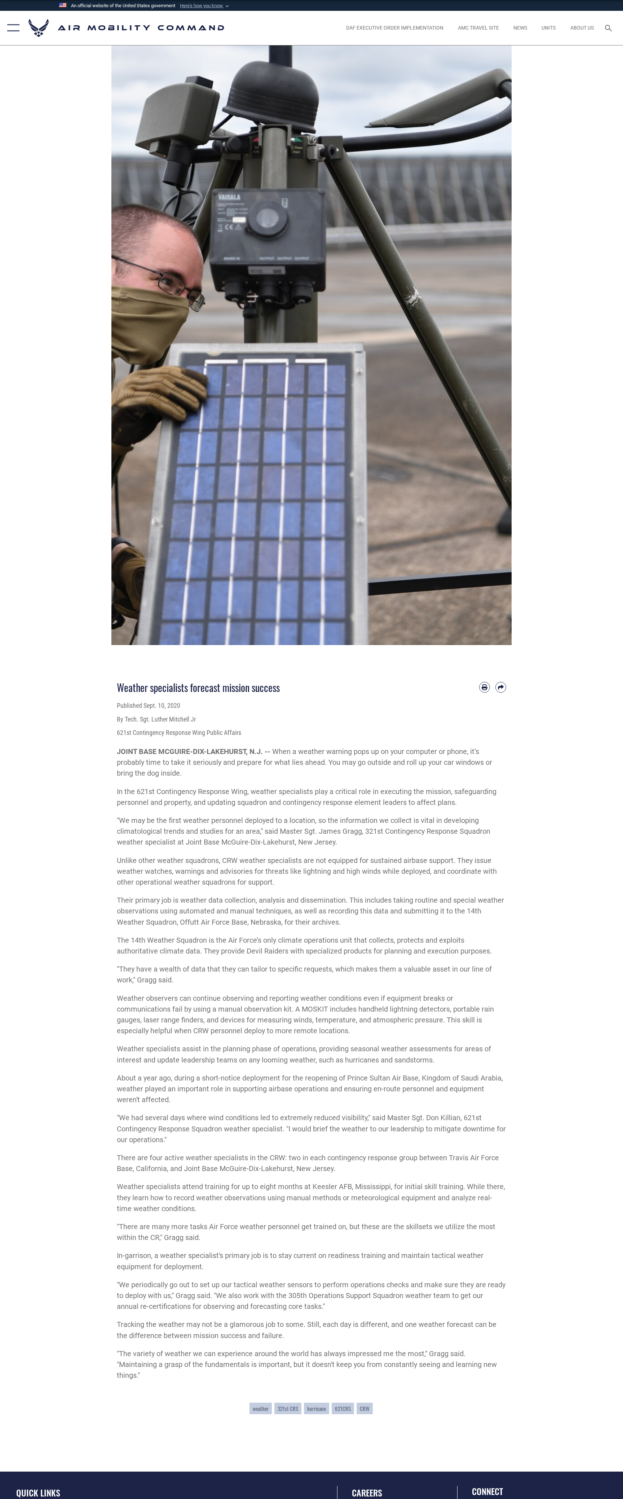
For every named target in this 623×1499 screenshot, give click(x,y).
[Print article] (484, 687)
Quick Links (38, 1492)
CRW (365, 1408)
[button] (205, 5)
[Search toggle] (609, 27)
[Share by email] (500, 687)
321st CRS (288, 1408)
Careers (367, 1492)
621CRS (343, 1408)
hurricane (316, 1408)
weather (261, 1408)
